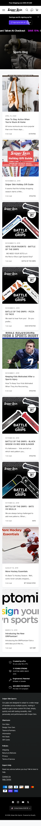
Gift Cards (6, 740)
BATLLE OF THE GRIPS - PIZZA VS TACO (19, 313)
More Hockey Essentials (16, 571)
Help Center (6, 779)
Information (6, 733)
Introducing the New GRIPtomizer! (14, 634)
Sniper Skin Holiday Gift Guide (19, 184)
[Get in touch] (31, 10)
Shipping (5, 750)
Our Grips (5, 724)
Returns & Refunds (9, 753)
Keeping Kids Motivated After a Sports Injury (20, 377)
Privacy (5, 756)
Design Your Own (8, 727)
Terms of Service (8, 759)
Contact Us (6, 776)
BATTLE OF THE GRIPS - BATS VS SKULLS (19, 507)
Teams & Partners (8, 730)
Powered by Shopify (29, 815)
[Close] (38, 17)
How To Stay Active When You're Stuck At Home (17, 120)
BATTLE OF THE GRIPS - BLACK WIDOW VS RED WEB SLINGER (20, 442)
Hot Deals (5, 737)
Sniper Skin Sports (16, 815)
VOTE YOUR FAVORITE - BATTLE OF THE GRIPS (20, 247)
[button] (3, 10)
